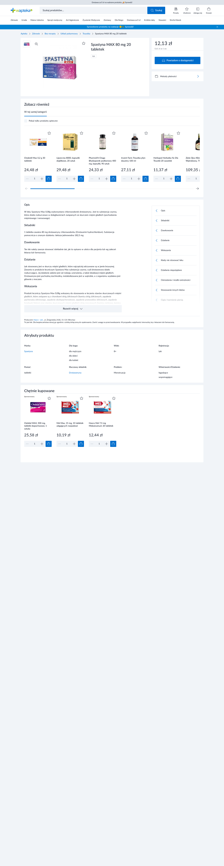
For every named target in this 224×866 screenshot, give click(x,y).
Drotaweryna (75, 373)
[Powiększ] (36, 44)
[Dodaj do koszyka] (49, 179)
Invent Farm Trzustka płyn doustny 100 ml (133, 159)
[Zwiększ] (42, 179)
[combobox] (94, 10)
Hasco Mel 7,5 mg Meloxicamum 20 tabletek (101, 424)
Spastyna (28, 351)
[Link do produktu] (38, 156)
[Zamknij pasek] (217, 27)
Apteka (24, 34)
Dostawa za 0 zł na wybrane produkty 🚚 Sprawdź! (112, 2)
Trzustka (86, 34)
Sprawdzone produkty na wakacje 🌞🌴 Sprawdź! (110, 27)
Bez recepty (50, 34)
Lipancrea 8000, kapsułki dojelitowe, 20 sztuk (68, 159)
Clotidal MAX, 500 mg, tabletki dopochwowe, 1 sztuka (35, 426)
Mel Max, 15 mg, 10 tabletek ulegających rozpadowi (70, 424)
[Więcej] (198, 76)
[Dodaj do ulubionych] (83, 43)
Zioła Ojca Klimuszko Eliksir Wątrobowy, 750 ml (198, 159)
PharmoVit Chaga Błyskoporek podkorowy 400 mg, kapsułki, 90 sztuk (102, 161)
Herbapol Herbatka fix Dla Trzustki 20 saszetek (165, 159)
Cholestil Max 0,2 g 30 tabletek (34, 159)
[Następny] (197, 188)
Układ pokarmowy (69, 34)
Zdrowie (36, 34)
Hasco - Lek (38, 320)
